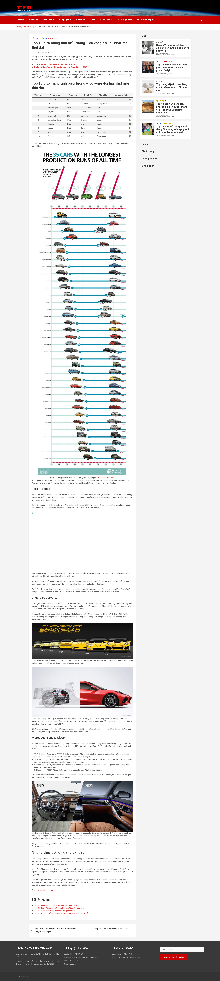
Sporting (170, 93)
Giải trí (79, 20)
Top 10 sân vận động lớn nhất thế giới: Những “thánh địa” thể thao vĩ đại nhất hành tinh (172, 108)
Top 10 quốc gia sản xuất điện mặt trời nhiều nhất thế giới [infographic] (56, 930)
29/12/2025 (161, 136)
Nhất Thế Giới (106, 20)
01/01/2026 (161, 93)
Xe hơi (50, 38)
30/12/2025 (161, 116)
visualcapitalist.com (106, 477)
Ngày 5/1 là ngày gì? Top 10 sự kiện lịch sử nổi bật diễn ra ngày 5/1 (172, 48)
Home (21, 20)
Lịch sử (159, 42)
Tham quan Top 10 (145, 20)
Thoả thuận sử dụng (72, 964)
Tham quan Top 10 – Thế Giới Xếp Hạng (81, 957)
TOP (165, 62)
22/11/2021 (36, 52)
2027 (84, 67)
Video (92, 20)
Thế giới (43, 38)
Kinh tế (32, 20)
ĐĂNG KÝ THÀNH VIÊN (73, 954)
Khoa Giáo (47, 20)
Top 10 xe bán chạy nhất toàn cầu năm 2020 (54, 64)
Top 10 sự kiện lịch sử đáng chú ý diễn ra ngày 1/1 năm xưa (171, 87)
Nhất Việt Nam (125, 20)
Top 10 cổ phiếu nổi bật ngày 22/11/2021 (112, 929)
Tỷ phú (171, 62)
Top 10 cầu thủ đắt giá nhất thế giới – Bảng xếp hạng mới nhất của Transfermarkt (172, 129)
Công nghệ (64, 20)
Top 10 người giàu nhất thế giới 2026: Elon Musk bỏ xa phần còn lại (171, 67)
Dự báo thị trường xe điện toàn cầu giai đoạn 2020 (57, 67)
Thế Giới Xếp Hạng (71, 961)
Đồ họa (35, 38)
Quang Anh (46, 52)
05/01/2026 (161, 54)
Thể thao (160, 101)
